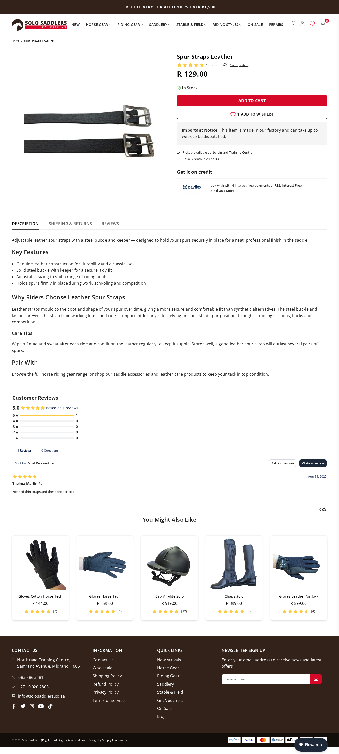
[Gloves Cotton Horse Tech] (40, 564)
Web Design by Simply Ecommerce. (105, 740)
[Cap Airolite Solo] (169, 564)
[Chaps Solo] (234, 564)
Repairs (276, 24)
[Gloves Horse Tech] (105, 564)
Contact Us (103, 660)
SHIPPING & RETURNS (70, 223)
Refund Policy (106, 684)
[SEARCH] (293, 24)
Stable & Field (190, 24)
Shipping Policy (107, 676)
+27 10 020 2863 (33, 687)
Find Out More (223, 190)
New (75, 24)
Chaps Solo (234, 596)
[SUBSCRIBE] (316, 679)
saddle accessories (132, 374)
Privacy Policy (106, 692)
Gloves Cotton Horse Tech (40, 596)
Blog (161, 716)
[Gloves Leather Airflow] (298, 564)
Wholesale (102, 667)
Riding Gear (129, 24)
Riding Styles (226, 24)
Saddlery (158, 24)
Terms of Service (109, 700)
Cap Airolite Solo (169, 596)
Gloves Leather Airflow (298, 596)
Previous (5, 578)
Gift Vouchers (170, 700)
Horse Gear (97, 24)
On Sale (255, 24)
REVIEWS (110, 223)
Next (334, 578)
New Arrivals (169, 660)
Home (16, 41)
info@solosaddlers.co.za (41, 696)
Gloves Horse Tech (105, 596)
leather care (171, 374)
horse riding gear (58, 374)
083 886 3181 (30, 677)
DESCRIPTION (25, 223)
